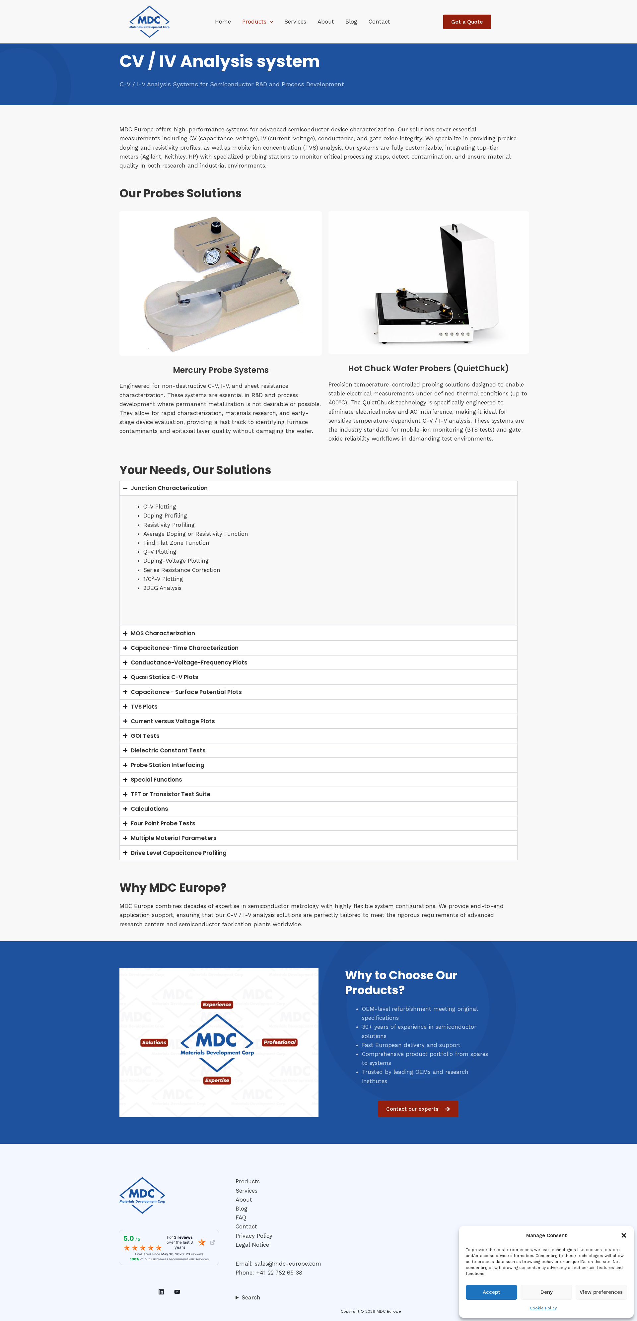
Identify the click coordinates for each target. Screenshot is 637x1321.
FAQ (241, 1217)
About (326, 21)
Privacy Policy (254, 1235)
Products (254, 21)
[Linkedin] (161, 1292)
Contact (379, 21)
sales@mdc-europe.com (288, 1263)
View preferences (601, 1292)
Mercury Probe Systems (221, 370)
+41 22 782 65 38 (279, 1272)
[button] (623, 1235)
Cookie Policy (543, 1308)
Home (223, 21)
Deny (546, 1292)
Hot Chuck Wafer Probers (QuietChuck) (428, 368)
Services (295, 21)
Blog (351, 21)
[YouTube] (177, 1292)
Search (251, 1297)
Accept (491, 1292)
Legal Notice (252, 1244)
